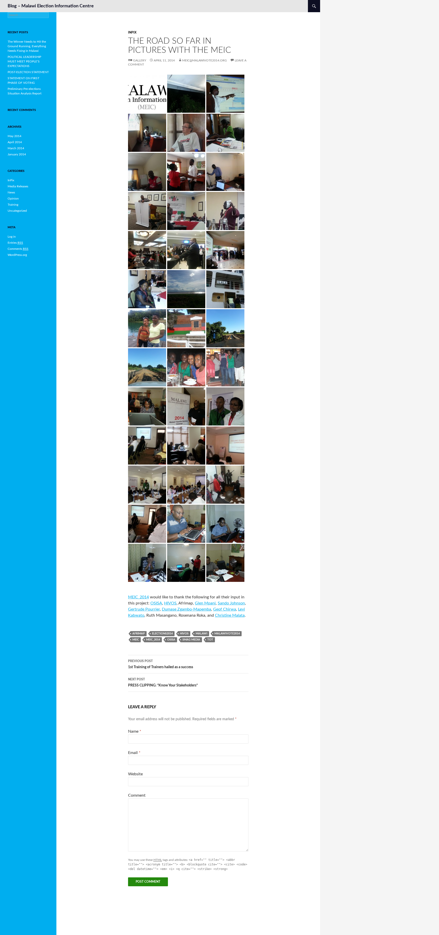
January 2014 (17, 154)
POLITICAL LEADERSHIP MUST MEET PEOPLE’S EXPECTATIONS (24, 61)
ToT (210, 639)
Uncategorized (17, 210)
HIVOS (170, 603)
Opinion (13, 198)
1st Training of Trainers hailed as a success (160, 664)
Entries (15, 242)
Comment (137, 795)
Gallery (139, 60)
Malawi (201, 633)
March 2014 (16, 148)
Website (135, 774)
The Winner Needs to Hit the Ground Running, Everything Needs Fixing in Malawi (27, 46)
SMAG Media (191, 639)
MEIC (135, 639)
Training (13, 204)
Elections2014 (162, 633)
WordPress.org (17, 254)
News (11, 192)
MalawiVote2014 (227, 633)
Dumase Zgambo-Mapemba (186, 609)
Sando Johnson (231, 603)
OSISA (156, 603)
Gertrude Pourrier (144, 609)
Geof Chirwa (224, 609)
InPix (132, 32)
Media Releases (18, 186)
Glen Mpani (205, 603)
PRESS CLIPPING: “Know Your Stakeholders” (163, 682)
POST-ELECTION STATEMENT (28, 72)
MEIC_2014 (138, 597)
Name (134, 731)
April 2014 (15, 142)
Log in (12, 236)
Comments (18, 248)
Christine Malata (230, 615)
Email (134, 753)
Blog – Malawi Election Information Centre (51, 6)
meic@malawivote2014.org (204, 60)
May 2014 (14, 136)
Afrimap (138, 633)
